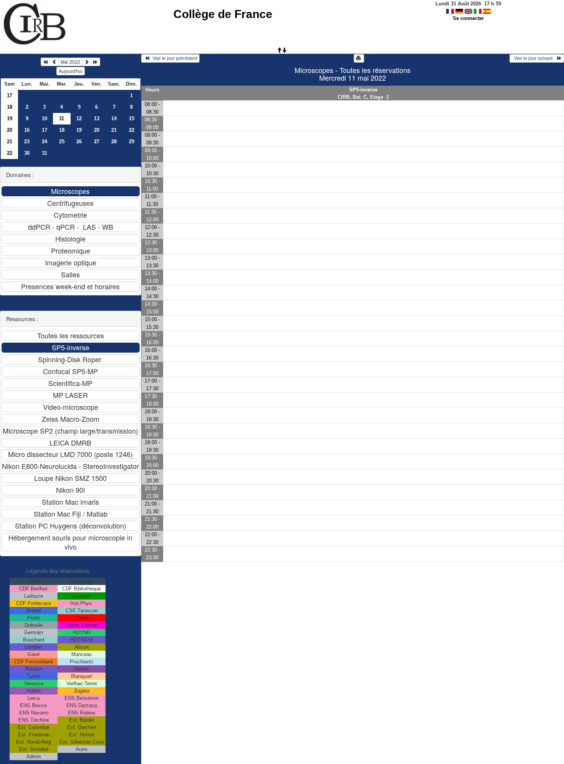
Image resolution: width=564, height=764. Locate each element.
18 (9, 107)
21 (114, 130)
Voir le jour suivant (534, 58)
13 (96, 118)
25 (61, 141)
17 (9, 95)
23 (27, 141)
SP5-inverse (363, 90)
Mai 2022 (70, 61)
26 (79, 141)
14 (114, 118)
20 (9, 130)
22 (131, 130)
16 (27, 130)
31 (44, 153)
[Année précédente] (45, 62)
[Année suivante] (95, 62)
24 (44, 141)
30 (27, 153)
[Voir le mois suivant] (86, 62)
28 (114, 141)
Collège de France (222, 14)
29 (131, 141)
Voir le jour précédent (173, 58)
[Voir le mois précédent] (54, 62)
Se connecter (468, 18)
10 (44, 118)
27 (96, 141)
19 (9, 118)
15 (131, 118)
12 (79, 118)
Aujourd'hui (70, 71)
